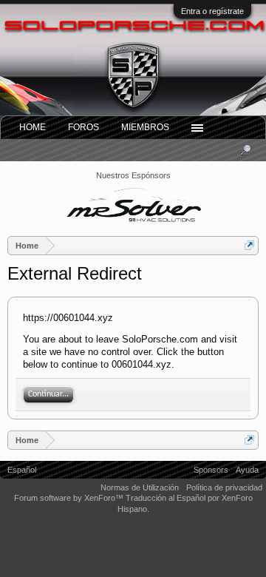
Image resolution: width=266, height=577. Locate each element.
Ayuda (247, 469)
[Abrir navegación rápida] (249, 245)
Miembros (145, 127)
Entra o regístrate (212, 11)
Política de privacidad (224, 487)
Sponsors (211, 469)
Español (21, 469)
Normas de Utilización (139, 487)
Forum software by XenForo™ (70, 497)
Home (32, 127)
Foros (83, 127)
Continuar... (48, 394)
